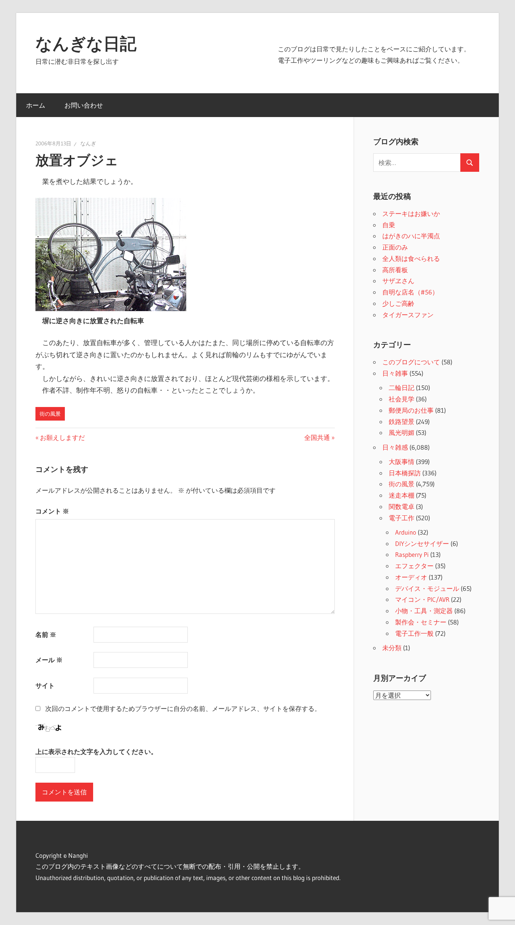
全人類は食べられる (411, 258)
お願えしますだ (62, 437)
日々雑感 (395, 447)
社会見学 (401, 399)
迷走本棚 (401, 495)
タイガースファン (408, 315)
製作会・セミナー (420, 622)
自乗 (388, 225)
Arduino (405, 532)
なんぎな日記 (85, 43)
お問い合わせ (83, 105)
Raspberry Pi (412, 554)
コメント (52, 511)
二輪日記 (401, 388)
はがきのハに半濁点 (411, 236)
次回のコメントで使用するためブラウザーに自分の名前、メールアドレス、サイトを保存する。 (183, 708)
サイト (45, 685)
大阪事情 (401, 462)
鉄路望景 (401, 422)
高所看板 (395, 270)
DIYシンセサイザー (422, 543)
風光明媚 (401, 432)
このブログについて (411, 362)
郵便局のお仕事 (411, 410)
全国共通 (317, 437)
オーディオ (411, 577)
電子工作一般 (414, 633)
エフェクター (414, 566)
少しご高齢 (398, 303)
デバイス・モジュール (427, 588)
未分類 (392, 648)
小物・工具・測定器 (424, 611)
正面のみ (395, 247)
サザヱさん (398, 281)
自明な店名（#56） (410, 292)
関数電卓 (401, 506)
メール (49, 660)
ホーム (35, 105)
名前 (45, 634)
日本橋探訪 (405, 473)
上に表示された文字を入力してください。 (96, 751)
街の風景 (50, 413)
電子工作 (401, 518)
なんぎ (88, 143)
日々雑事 (395, 373)
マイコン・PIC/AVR (422, 599)
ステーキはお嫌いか (411, 213)
